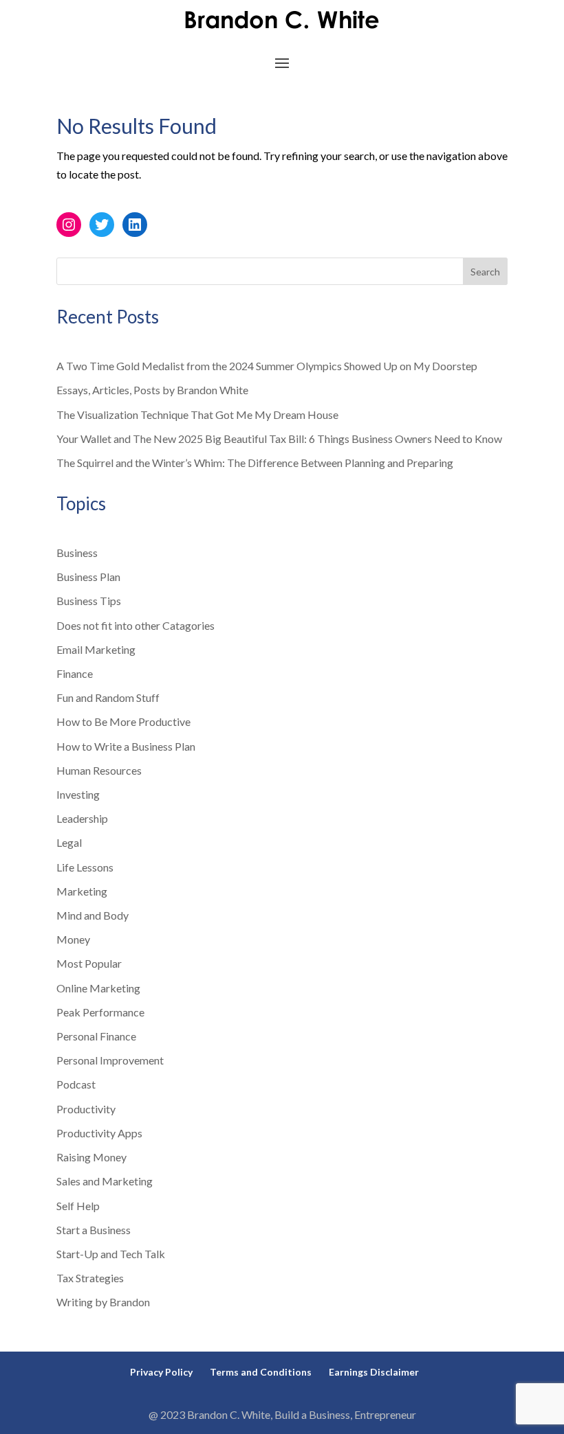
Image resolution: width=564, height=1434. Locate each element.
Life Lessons (84, 867)
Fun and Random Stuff (108, 697)
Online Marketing (98, 987)
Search (485, 271)
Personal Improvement (110, 1060)
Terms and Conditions (261, 1372)
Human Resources (99, 770)
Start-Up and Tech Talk (110, 1253)
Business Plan (88, 576)
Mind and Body (92, 915)
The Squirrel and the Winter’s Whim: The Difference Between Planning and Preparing (254, 462)
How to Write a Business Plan (125, 746)
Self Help (78, 1205)
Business (77, 552)
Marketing (81, 891)
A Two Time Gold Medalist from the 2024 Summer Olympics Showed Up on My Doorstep (266, 365)
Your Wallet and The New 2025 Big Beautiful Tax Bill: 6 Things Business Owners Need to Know (279, 438)
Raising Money (91, 1156)
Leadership (82, 818)
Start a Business (93, 1229)
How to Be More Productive (123, 721)
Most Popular (89, 963)
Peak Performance (100, 1011)
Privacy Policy (161, 1372)
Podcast (76, 1084)
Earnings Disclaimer (374, 1372)
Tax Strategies (90, 1277)
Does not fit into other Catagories (135, 625)
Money (73, 939)
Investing (78, 794)
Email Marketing (95, 649)
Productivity (86, 1108)
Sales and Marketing (104, 1180)
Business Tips (88, 600)
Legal (69, 842)
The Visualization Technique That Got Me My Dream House (197, 414)
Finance (74, 673)
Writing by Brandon (103, 1301)
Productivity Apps (99, 1132)
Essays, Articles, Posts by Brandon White (152, 389)
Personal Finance (96, 1036)
